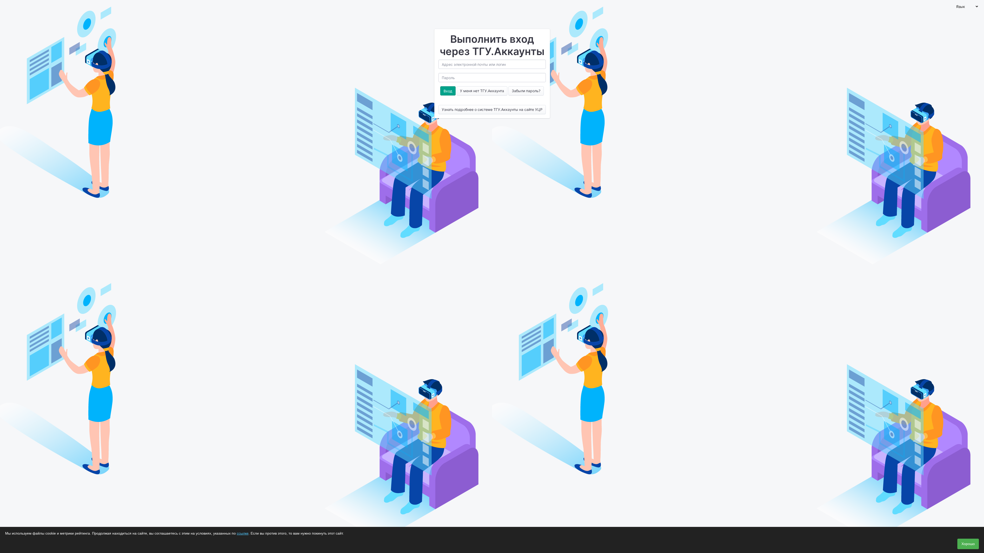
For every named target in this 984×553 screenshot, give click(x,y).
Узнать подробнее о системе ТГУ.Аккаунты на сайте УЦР (492, 109)
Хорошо (968, 544)
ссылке (243, 533)
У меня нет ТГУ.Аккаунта (482, 91)
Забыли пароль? (526, 91)
